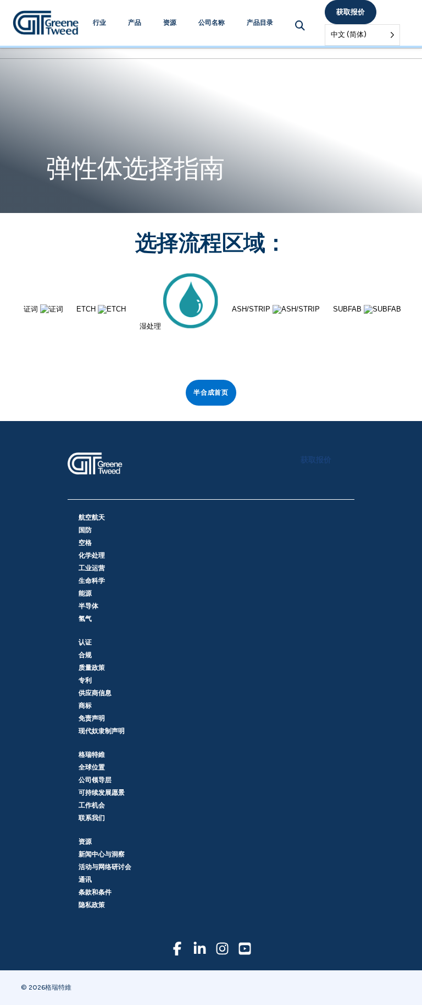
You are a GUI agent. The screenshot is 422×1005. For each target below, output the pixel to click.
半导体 (88, 606)
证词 (32, 309)
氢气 (85, 618)
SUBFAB (348, 309)
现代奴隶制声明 (102, 731)
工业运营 (92, 568)
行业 (99, 22)
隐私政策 (92, 905)
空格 (85, 543)
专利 (85, 680)
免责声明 (92, 718)
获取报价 (350, 12)
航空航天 (92, 517)
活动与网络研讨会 (105, 867)
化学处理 (92, 555)
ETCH (87, 309)
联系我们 (92, 818)
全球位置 (92, 767)
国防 (85, 530)
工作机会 (92, 805)
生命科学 (92, 581)
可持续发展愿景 (102, 792)
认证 (85, 642)
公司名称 (211, 22)
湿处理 (151, 326)
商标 (85, 705)
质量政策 (92, 667)
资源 (169, 22)
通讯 (85, 879)
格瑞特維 (92, 754)
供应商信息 (95, 693)
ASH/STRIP (252, 309)
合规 (85, 655)
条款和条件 (95, 892)
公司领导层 (95, 780)
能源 (85, 593)
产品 (134, 22)
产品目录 (260, 22)
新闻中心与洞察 (102, 854)
